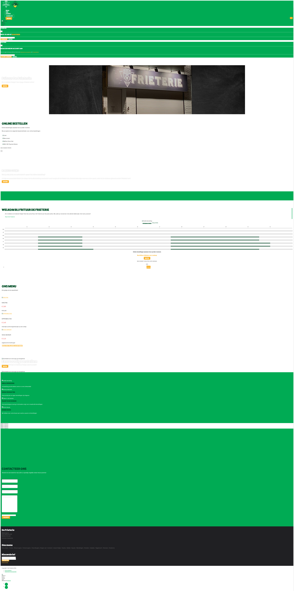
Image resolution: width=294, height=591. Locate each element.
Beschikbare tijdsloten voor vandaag (147, 255)
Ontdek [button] (5, 181)
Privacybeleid (36, 52)
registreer (16, 34)
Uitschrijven (5, 562)
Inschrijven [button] (5, 560)
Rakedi (9, 580)
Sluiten (10, 39)
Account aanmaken (6, 56)
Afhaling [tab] (148, 267)
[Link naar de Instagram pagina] (6, 587)
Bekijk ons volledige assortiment (12, 345)
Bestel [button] (9, 18)
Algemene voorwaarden (25, 52)
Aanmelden (9, 16)
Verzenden (6, 517)
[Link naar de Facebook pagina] (6, 584)
